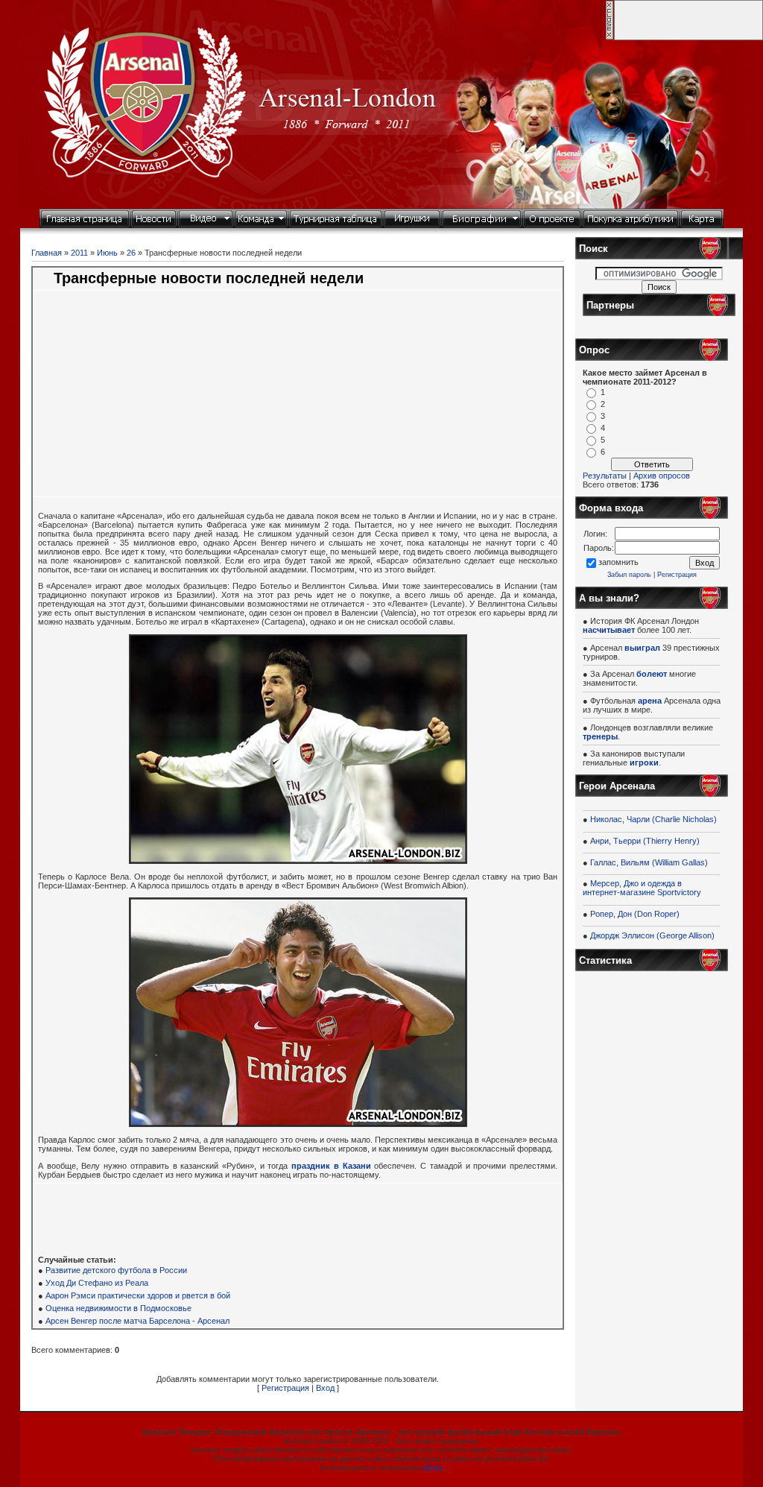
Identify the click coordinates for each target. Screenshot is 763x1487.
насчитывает (609, 629)
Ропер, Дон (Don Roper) (635, 913)
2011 (79, 252)
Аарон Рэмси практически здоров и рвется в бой (137, 1295)
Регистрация (285, 1387)
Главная (46, 252)
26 (131, 252)
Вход (325, 1387)
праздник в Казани (330, 1165)
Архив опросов (661, 475)
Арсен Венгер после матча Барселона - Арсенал (137, 1320)
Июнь (107, 252)
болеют (651, 673)
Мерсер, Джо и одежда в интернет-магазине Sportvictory (642, 888)
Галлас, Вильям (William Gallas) (649, 862)
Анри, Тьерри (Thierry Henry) (645, 840)
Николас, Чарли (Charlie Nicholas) (653, 819)
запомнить (618, 562)
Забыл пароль (629, 574)
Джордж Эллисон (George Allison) (652, 935)
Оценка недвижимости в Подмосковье (118, 1308)
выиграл (642, 647)
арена (650, 700)
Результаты (605, 475)
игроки (644, 762)
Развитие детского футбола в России (116, 1270)
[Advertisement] (182, 402)
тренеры (600, 736)
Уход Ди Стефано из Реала (96, 1282)
